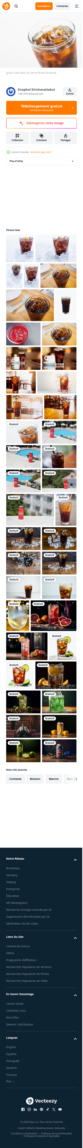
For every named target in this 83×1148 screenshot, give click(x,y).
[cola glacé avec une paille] (23, 780)
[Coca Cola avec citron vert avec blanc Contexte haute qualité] (20, 924)
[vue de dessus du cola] (23, 755)
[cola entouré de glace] (23, 731)
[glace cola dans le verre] (57, 517)
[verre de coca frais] (20, 246)
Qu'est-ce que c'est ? (41, 152)
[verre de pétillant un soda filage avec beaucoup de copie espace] (25, 467)
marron (54, 1130)
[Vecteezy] (6, 6)
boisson (35, 1130)
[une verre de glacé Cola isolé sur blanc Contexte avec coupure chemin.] (16, 365)
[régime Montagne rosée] (23, 1004)
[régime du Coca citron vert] (23, 980)
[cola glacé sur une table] (46, 697)
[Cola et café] (23, 418)
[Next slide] (68, 1130)
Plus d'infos (16, 159)
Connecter (62, 6)
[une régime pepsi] (23, 1102)
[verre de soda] (23, 804)
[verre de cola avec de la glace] (16, 702)
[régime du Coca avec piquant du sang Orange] (29, 864)
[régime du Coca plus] (23, 1028)
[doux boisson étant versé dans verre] (53, 832)
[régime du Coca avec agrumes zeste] (26, 953)
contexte (15, 1130)
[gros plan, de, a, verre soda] (23, 828)
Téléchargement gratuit (41, 108)
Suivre (70, 93)
